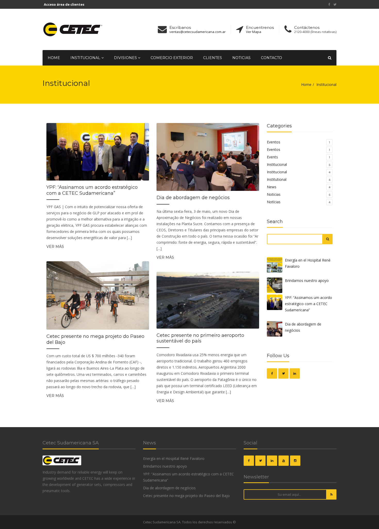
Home (54, 57)
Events (272, 156)
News (271, 186)
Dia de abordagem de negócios (193, 197)
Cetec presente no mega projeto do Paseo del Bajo (95, 339)
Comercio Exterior (172, 57)
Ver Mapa (253, 32)
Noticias (241, 57)
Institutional (276, 179)
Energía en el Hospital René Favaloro (308, 263)
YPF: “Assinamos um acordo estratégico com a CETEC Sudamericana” (92, 190)
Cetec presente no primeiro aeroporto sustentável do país (200, 338)
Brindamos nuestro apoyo (307, 280)
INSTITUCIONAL (85, 57)
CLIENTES (212, 57)
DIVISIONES (126, 57)
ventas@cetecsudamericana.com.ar (197, 32)
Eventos (273, 142)
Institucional (277, 164)
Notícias (274, 201)
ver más (55, 246)
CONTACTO (271, 57)
